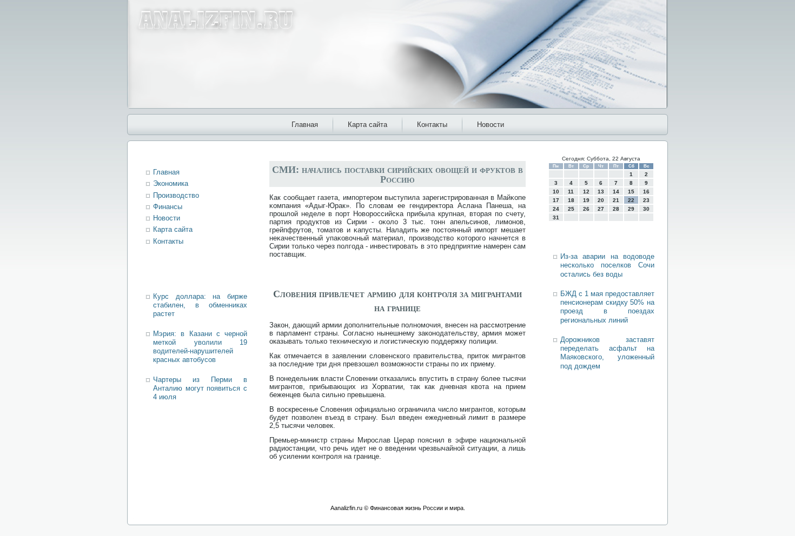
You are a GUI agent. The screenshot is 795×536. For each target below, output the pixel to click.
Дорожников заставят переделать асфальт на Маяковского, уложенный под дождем (607, 353)
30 (646, 209)
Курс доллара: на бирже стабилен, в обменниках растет (200, 305)
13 (601, 192)
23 (646, 200)
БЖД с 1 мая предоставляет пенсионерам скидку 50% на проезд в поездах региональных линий (607, 307)
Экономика (170, 183)
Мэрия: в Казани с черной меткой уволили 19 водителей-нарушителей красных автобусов (200, 347)
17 (556, 200)
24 (556, 209)
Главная (305, 124)
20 (601, 200)
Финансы (167, 207)
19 (586, 200)
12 (586, 192)
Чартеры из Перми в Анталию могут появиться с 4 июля (200, 388)
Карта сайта (367, 124)
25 (571, 209)
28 (616, 209)
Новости (490, 124)
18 (571, 200)
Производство (176, 195)
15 (631, 192)
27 (601, 209)
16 (646, 192)
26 (586, 209)
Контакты (432, 124)
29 (631, 209)
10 (556, 192)
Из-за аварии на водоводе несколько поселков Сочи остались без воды (607, 265)
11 (571, 192)
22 (631, 200)
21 (616, 200)
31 (556, 217)
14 (616, 192)
